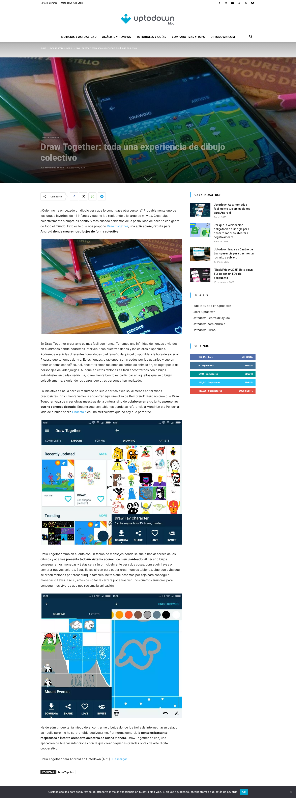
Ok (244, 791)
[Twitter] (246, 3)
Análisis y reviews (116, 37)
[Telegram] (102, 196)
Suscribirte (246, 390)
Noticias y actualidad (78, 37)
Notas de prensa (48, 2)
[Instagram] (226, 3)
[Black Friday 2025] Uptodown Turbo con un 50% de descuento (233, 273)
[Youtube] (252, 3)
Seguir (249, 365)
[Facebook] (219, 3)
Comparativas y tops (188, 37)
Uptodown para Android (209, 324)
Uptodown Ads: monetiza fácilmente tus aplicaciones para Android (232, 208)
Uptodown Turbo (204, 330)
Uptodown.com (222, 37)
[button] (251, 37)
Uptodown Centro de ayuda (211, 318)
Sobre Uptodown (204, 312)
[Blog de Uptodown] (148, 19)
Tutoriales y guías (151, 37)
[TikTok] (239, 3)
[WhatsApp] (92, 196)
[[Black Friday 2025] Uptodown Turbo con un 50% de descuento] (200, 275)
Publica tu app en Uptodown (212, 306)
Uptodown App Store (72, 2)
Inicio (43, 48)
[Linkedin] (233, 3)
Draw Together (117, 226)
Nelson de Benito (54, 167)
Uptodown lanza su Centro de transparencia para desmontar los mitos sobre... (234, 253)
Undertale (79, 412)
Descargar (119, 759)
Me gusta (247, 356)
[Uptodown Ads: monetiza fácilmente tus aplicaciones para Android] (200, 210)
